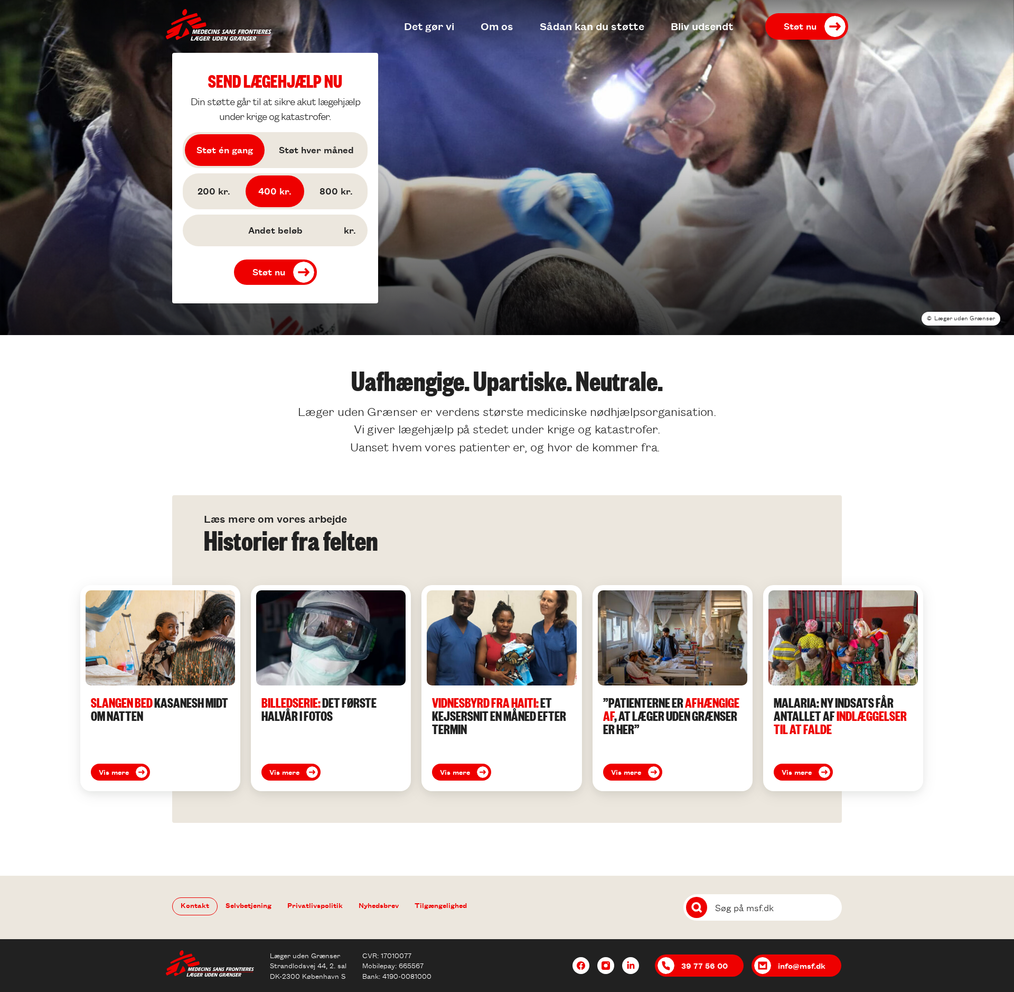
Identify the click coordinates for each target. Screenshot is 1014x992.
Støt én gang (224, 149)
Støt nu (800, 26)
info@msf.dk (801, 965)
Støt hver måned (316, 149)
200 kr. (214, 191)
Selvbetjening (248, 905)
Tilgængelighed (441, 905)
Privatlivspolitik (315, 905)
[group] (160, 688)
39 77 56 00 (704, 965)
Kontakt (195, 905)
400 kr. (275, 191)
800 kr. (336, 191)
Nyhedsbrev (379, 905)
